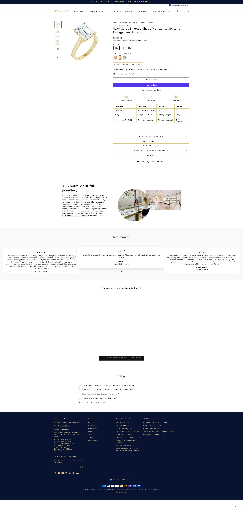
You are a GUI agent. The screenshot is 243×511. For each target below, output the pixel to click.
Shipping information (151, 136)
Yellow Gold (120, 57)
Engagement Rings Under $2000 (155, 422)
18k (129, 48)
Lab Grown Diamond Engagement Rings (158, 431)
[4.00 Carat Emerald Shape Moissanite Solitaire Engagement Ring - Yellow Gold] (70, 340)
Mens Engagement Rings (152, 425)
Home (115, 23)
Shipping (126, 40)
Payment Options (94, 440)
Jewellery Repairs (122, 425)
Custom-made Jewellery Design (128, 431)
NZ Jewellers (120, 25)
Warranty (91, 437)
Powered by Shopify (121, 492)
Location (91, 425)
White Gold (124, 57)
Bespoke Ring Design (151, 428)
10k (116, 48)
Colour (122, 54)
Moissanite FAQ (151, 146)
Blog (90, 431)
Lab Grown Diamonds (124, 428)
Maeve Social (155, 489)
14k (123, 48)
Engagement (79, 11)
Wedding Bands (97, 11)
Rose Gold (115, 57)
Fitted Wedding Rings (124, 434)
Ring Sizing (151, 155)
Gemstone (129, 11)
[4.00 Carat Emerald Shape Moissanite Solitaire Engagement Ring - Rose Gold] (68, 340)
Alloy (116, 44)
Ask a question (151, 141)
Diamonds (115, 11)
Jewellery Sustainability (125, 445)
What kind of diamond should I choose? (127, 441)
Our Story (92, 422)
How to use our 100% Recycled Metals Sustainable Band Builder (128, 449)
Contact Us (92, 428)
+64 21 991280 (65, 425)
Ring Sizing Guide (122, 422)
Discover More (160, 11)
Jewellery (143, 11)
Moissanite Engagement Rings (140, 23)
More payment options (151, 90)
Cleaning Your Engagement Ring (128, 437)
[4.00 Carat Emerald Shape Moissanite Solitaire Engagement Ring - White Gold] (73, 340)
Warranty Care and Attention (151, 150)
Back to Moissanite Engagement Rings (122, 358)
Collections (123, 23)
